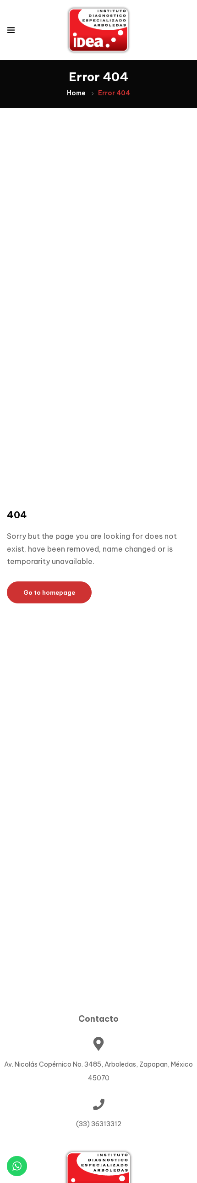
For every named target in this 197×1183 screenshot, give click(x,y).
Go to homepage (49, 592)
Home (76, 93)
